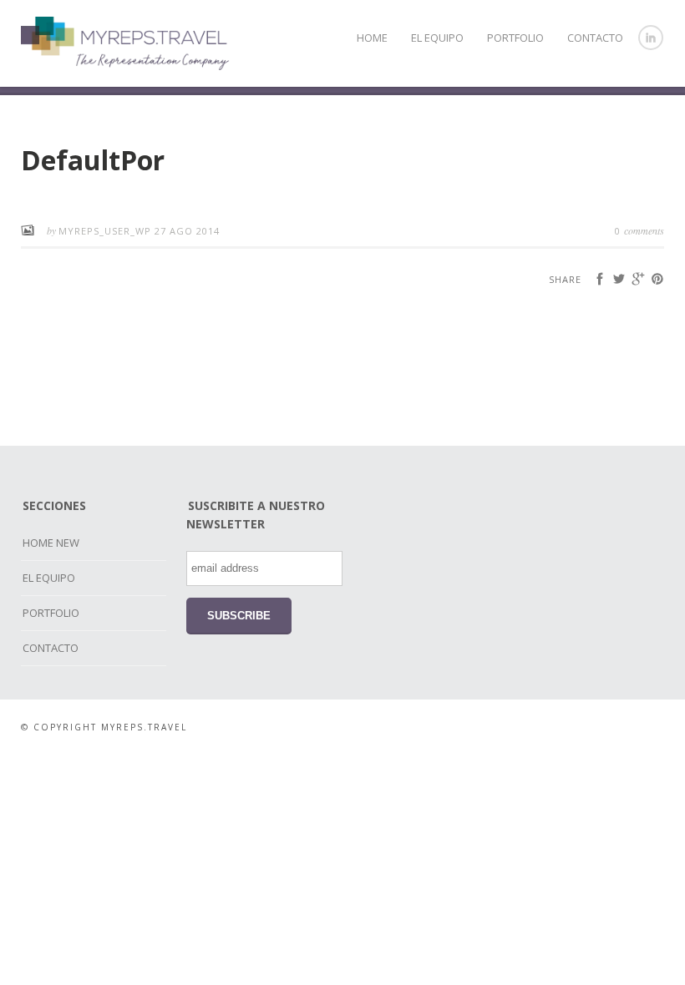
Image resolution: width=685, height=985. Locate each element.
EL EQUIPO (437, 37)
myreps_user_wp (106, 231)
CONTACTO (595, 37)
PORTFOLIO (515, 37)
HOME (372, 37)
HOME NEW (51, 542)
